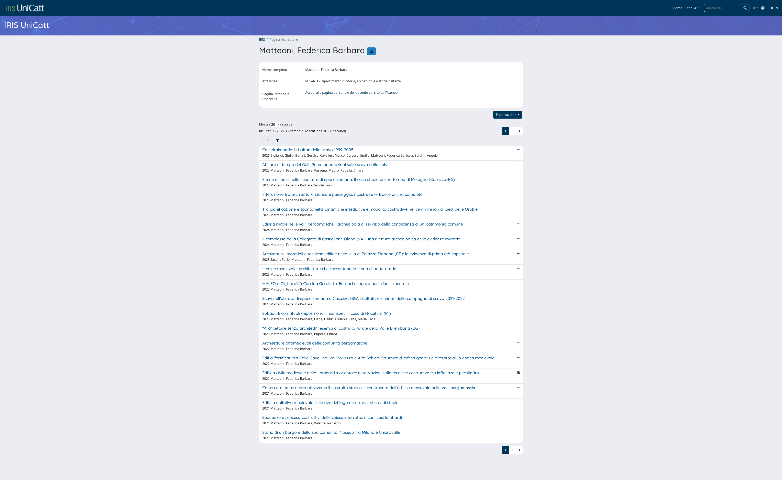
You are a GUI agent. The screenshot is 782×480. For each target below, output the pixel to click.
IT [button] (754, 8)
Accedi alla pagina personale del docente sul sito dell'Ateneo (351, 92)
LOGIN (773, 8)
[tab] (267, 141)
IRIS (262, 39)
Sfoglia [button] (690, 8)
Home (677, 8)
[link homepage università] (24, 8)
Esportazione (506, 114)
